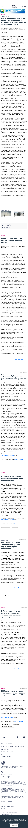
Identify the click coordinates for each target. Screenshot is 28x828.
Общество (3, 14)
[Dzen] (17, 737)
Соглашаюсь (14, 825)
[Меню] (25, 6)
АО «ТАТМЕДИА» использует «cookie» (8, 808)
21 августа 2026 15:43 (23, 372)
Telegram (20, 201)
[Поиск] (2, 6)
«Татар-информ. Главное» (7, 196)
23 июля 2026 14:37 (23, 688)
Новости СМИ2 (6, 225)
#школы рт (14, 526)
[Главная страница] (14, 6)
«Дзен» (15, 201)
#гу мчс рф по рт (5, 526)
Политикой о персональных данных (13, 821)
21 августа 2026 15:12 (23, 472)
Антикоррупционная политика (7, 806)
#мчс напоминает (6, 724)
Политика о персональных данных (8, 804)
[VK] (3, 737)
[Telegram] (10, 737)
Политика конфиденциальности (7, 814)
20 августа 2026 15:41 (23, 539)
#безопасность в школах (7, 590)
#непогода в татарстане (7, 726)
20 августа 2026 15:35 (23, 607)
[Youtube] (24, 737)
